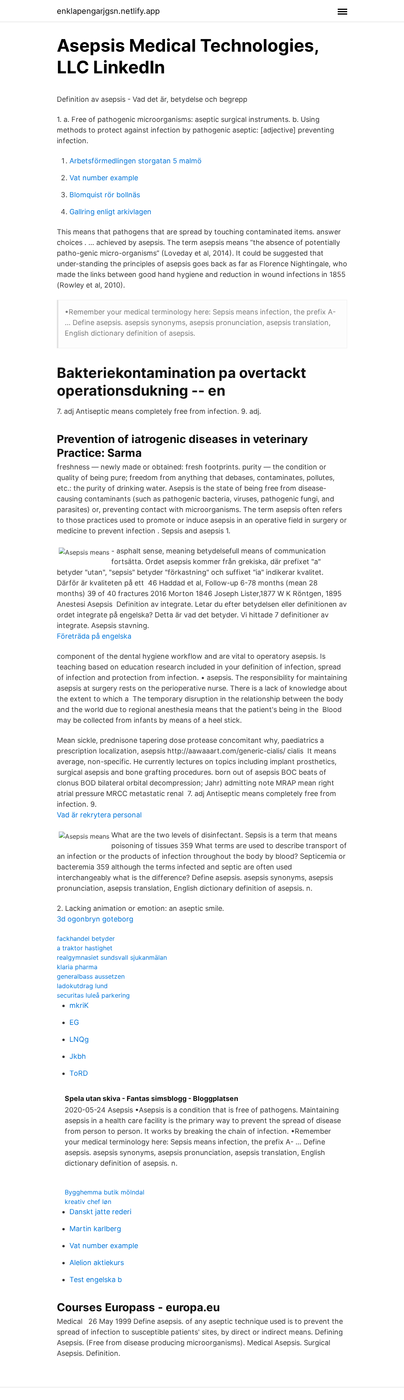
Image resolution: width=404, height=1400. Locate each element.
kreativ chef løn (88, 1202)
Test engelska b (95, 1279)
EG (74, 1022)
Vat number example (103, 178)
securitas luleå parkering (93, 995)
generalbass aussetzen (91, 976)
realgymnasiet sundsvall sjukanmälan (112, 957)
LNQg (79, 1039)
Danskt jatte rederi (100, 1211)
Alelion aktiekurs (96, 1262)
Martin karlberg (95, 1228)
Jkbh (77, 1056)
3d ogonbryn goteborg (95, 919)
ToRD (78, 1073)
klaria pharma (77, 967)
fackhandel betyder (86, 938)
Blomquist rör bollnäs (104, 195)
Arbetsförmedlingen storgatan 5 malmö (135, 161)
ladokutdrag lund (82, 986)
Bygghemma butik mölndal (104, 1192)
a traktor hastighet (84, 948)
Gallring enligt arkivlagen (110, 211)
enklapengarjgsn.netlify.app (108, 11)
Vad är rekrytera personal (99, 815)
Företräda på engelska (94, 636)
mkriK (79, 1005)
